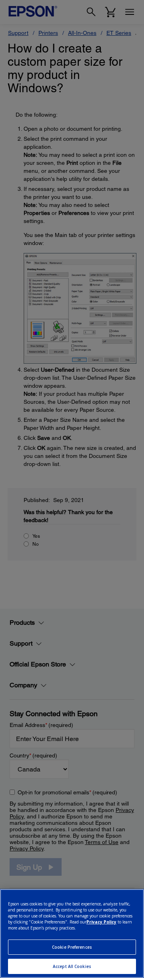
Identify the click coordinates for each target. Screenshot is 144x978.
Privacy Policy (101, 922)
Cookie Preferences (72, 947)
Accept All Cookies (72, 966)
